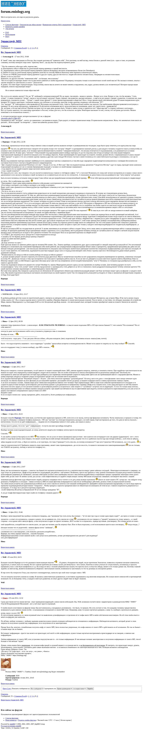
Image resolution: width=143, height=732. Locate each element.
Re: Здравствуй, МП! (11, 52)
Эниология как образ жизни (30, 25)
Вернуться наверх (8, 132)
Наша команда (10, 720)
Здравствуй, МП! (79, 25)
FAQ (7, 32)
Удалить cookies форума (27, 720)
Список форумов (11, 25)
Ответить (4, 46)
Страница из (20, 48)
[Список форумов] (13, 6)
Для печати (9, 29)
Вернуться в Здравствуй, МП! (12, 700)
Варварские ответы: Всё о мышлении (57, 25)
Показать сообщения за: (21, 689)
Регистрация (10, 34)
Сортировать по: (50, 689)
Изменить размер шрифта (15, 27)
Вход (7, 36)
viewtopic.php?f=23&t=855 (11, 118)
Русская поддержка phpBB (11, 726)
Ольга (5, 598)
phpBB (12, 724)
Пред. (5, 689)
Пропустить (5, 21)
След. (9, 689)
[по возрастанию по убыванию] (83, 689)
